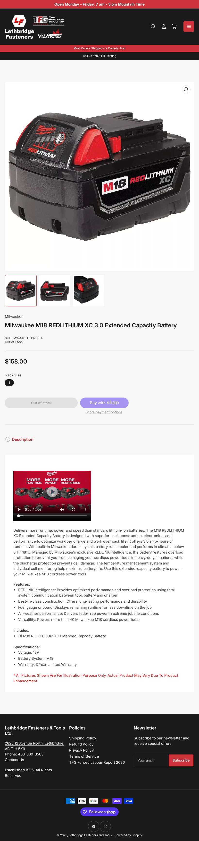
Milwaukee (14, 316)
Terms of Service (84, 756)
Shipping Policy (82, 738)
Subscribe (181, 760)
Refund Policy (81, 744)
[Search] (153, 26)
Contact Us (14, 759)
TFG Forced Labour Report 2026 (97, 762)
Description (22, 439)
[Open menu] (188, 26)
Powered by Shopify (128, 835)
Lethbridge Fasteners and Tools (90, 835)
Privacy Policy (81, 750)
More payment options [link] (104, 412)
